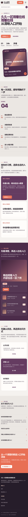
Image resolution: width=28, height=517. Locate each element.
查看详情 (6, 289)
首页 (2, 488)
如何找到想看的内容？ (6, 416)
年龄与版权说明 (4, 502)
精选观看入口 (4, 492)
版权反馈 (3, 505)
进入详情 (14, 370)
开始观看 (20, 2)
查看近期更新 (15, 36)
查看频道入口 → (7, 197)
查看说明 (14, 387)
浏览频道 (14, 353)
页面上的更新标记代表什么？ (8, 434)
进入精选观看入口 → (6, 466)
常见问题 (3, 499)
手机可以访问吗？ (5, 428)
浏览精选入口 (5, 36)
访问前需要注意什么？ (6, 440)
